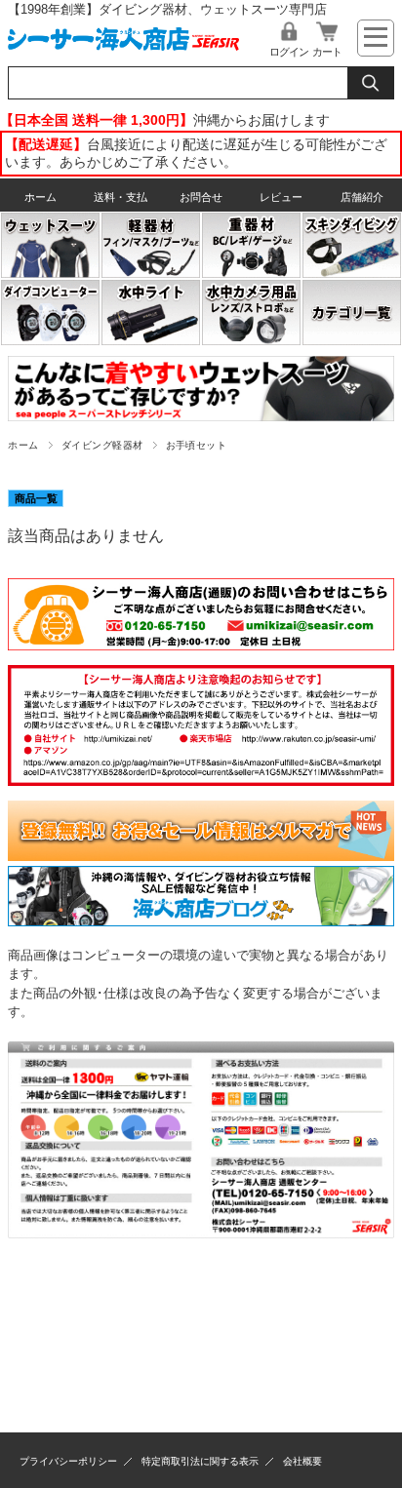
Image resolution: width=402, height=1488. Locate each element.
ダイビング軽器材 (102, 445)
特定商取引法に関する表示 (200, 1461)
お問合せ (201, 197)
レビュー (281, 197)
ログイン (288, 52)
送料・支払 (120, 197)
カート (327, 52)
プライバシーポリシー (68, 1461)
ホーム (40, 197)
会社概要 (302, 1461)
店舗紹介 (362, 197)
